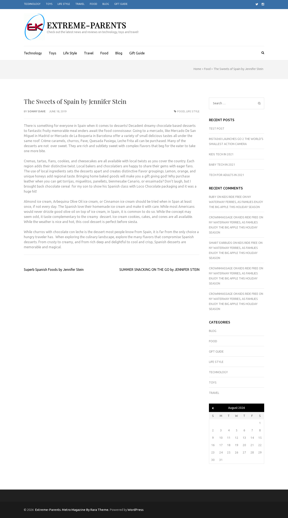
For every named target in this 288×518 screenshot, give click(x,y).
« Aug (213, 408)
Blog (105, 4)
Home (197, 69)
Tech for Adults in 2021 (226, 175)
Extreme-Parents (86, 25)
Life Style (64, 4)
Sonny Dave (37, 111)
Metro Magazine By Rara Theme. (86, 509)
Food (93, 4)
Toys (49, 4)
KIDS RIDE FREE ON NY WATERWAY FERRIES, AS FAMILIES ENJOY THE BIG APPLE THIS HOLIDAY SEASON (236, 202)
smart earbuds (220, 242)
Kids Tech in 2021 (221, 154)
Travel (80, 4)
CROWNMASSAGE (221, 217)
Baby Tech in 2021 (222, 164)
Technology (32, 4)
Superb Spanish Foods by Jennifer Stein (54, 269)
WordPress (136, 509)
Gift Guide (121, 4)
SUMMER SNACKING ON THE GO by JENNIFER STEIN (159, 269)
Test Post (216, 128)
